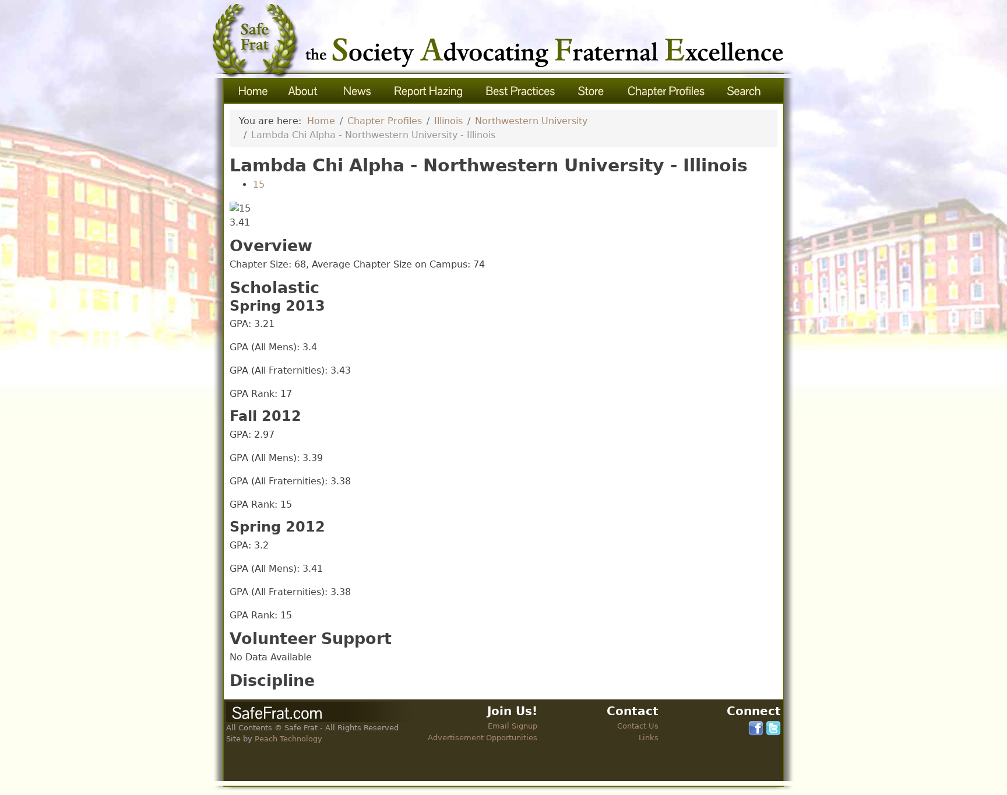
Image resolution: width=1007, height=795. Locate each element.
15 (259, 184)
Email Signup (512, 726)
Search (745, 91)
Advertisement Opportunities (482, 737)
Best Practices (520, 91)
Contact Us (638, 726)
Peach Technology (288, 738)
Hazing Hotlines (428, 91)
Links (649, 737)
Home (251, 91)
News (356, 91)
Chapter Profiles (667, 91)
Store (592, 91)
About (303, 91)
